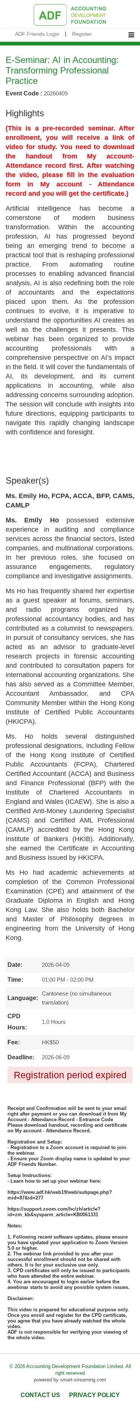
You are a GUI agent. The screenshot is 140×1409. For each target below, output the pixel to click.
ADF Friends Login (37, 34)
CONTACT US (40, 1395)
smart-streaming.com (83, 1380)
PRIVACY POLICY (94, 1395)
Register (82, 34)
